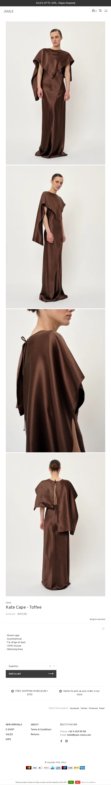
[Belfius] (46, 768)
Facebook (74, 708)
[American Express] (82, 768)
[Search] (100, 11)
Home (8, 603)
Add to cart (15, 673)
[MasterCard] (28, 768)
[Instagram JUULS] (66, 741)
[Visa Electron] (58, 768)
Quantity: (13, 666)
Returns (35, 734)
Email (101, 708)
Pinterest (93, 708)
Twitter (84, 708)
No (78, 782)
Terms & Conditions (41, 729)
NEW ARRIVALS (14, 724)
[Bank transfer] (70, 768)
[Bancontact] (40, 768)
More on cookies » (89, 782)
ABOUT (35, 724)
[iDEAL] (76, 768)
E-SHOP (10, 729)
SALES (9, 734)
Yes (71, 782)
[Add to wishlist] (103, 629)
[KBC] (52, 768)
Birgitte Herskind (97, 619)
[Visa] (34, 768)
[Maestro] (64, 768)
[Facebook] (61, 741)
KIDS (8, 739)
